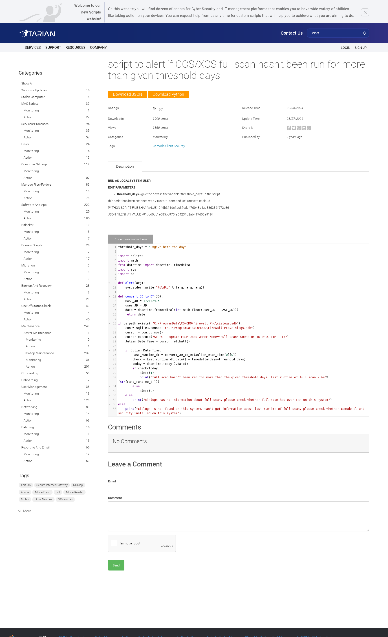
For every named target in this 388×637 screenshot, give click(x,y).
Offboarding (29, 373)
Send (116, 565)
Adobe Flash (42, 492)
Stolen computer (33, 97)
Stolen (25, 499)
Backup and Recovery (36, 285)
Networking (29, 407)
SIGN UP (361, 47)
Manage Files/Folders (36, 184)
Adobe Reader (74, 492)
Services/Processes (34, 124)
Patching (27, 427)
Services (33, 47)
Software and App (34, 204)
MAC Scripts (29, 103)
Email (112, 481)
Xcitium (26, 485)
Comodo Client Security (169, 146)
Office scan (65, 499)
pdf (58, 492)
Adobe (25, 492)
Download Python (168, 94)
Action (28, 117)
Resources (76, 47)
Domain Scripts (31, 245)
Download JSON (127, 94)
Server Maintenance (37, 333)
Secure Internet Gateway (52, 485)
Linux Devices (43, 499)
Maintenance (30, 326)
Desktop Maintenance (39, 353)
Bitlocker (27, 225)
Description (125, 166)
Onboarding (29, 380)
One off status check (36, 306)
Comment (115, 498)
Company (98, 47)
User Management (34, 386)
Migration (28, 265)
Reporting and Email (35, 447)
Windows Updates (34, 90)
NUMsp (78, 485)
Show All (27, 83)
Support (53, 47)
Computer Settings (34, 164)
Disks (25, 144)
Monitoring (31, 110)
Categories (30, 73)
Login (345, 47)
